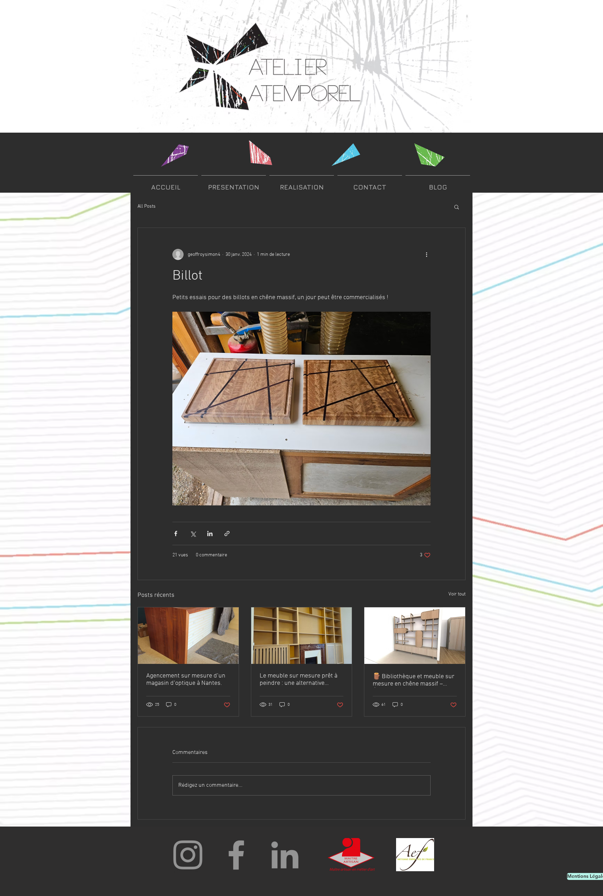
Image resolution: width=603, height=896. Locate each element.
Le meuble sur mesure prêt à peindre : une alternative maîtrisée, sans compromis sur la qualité (301, 679)
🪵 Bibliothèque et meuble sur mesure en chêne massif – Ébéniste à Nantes (413, 680)
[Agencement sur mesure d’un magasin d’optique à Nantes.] (188, 635)
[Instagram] (187, 854)
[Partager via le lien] (227, 533)
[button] (456, 206)
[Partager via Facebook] (175, 533)
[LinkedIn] (284, 854)
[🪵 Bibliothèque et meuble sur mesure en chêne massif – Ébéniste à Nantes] (414, 635)
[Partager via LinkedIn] (210, 533)
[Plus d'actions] (426, 254)
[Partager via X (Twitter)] (192, 533)
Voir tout (457, 594)
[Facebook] (236, 854)
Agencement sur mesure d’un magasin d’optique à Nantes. (185, 679)
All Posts (146, 206)
